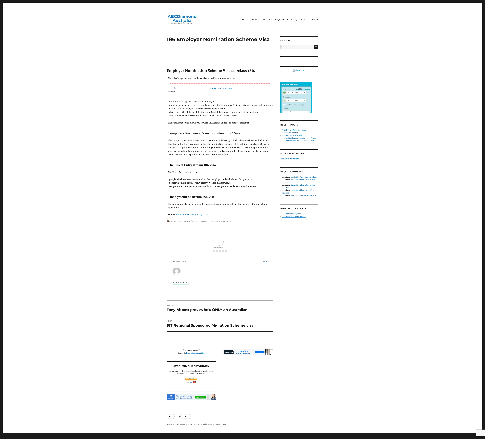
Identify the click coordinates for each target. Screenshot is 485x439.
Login (264, 261)
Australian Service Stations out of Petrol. (298, 141)
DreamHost (191, 353)
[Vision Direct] (299, 70)
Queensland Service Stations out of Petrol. (299, 138)
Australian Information (176, 424)
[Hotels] (296, 103)
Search (255, 19)
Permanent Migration (201, 221)
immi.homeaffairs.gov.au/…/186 (192, 214)
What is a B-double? (290, 133)
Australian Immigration (291, 214)
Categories (296, 19)
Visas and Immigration (273, 19)
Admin (312, 19)
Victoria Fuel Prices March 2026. (304, 196)
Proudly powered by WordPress (213, 424)
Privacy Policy (193, 424)
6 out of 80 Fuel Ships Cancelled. (304, 177)
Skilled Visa (215, 221)
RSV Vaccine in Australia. (292, 135)
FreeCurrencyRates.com (290, 159)
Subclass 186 (228, 221)
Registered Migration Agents (294, 216)
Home (245, 19)
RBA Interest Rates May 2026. (294, 130)
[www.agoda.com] (220, 88)
